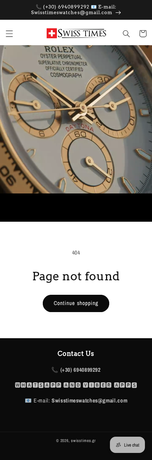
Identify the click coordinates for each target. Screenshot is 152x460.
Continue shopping (76, 303)
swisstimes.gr (83, 440)
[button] (9, 33)
